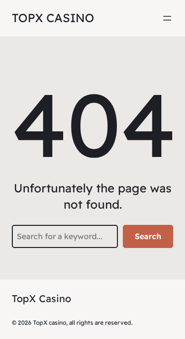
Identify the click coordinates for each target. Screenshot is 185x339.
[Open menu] (167, 18)
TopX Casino (53, 17)
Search (148, 236)
